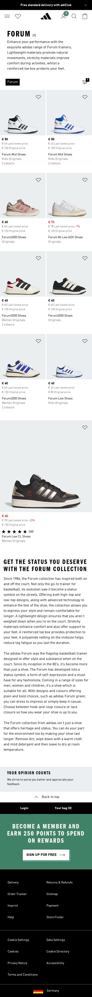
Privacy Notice (17, 963)
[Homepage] (46, 18)
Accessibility (55, 963)
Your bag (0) (63, 808)
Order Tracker (17, 894)
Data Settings (55, 940)
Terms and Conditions (23, 974)
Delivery (13, 882)
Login (24, 808)
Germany (53, 990)
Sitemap (52, 894)
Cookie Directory (57, 951)
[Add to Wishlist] (38, 98)
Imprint (13, 905)
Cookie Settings (18, 940)
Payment (52, 905)
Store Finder (55, 917)
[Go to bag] (84, 16)
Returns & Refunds (59, 882)
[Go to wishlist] (18, 16)
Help (11, 917)
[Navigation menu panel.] (7, 16)
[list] (39, 82)
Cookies (13, 951)
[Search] (74, 16)
